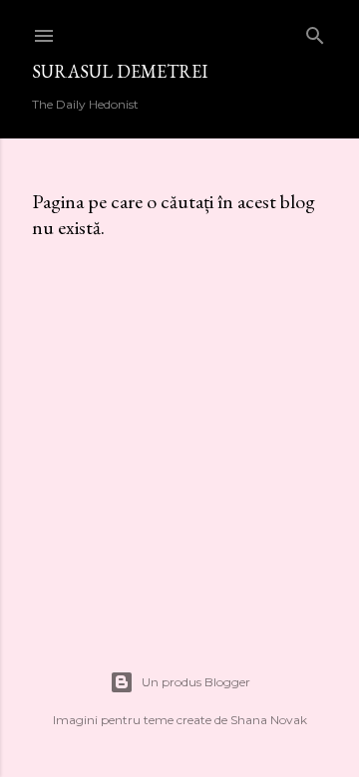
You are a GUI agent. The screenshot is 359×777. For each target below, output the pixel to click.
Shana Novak (268, 719)
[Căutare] (315, 31)
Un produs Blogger (196, 681)
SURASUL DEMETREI (119, 71)
